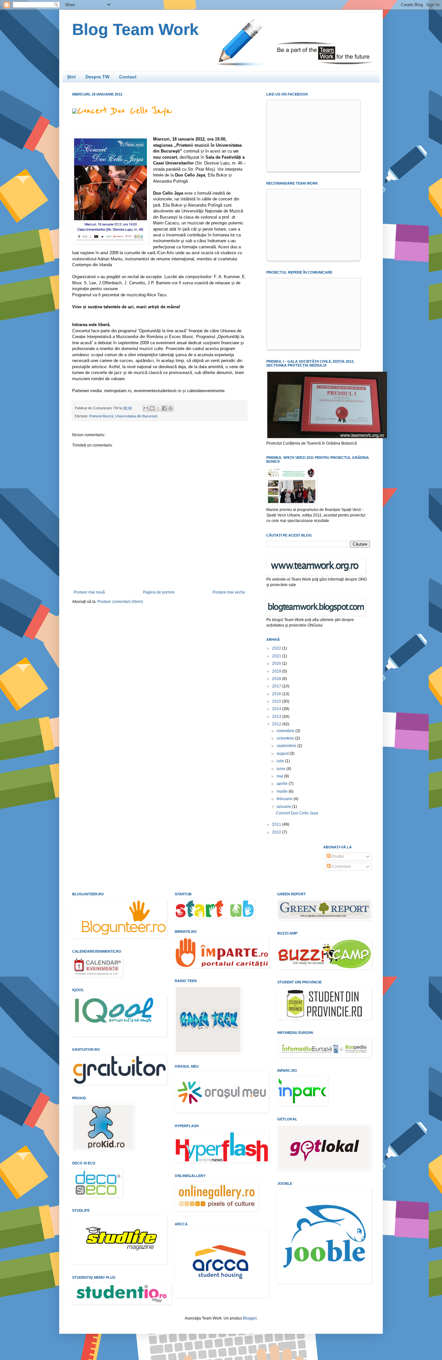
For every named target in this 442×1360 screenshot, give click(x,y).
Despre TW (97, 76)
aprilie (283, 783)
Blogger (250, 1318)
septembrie (287, 745)
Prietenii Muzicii (101, 416)
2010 (277, 832)
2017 (277, 686)
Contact (128, 76)
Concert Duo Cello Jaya (124, 111)
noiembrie (286, 731)
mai (280, 776)
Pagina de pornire (159, 592)
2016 (277, 694)
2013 (277, 716)
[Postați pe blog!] (152, 408)
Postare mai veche (229, 592)
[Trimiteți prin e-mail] (146, 408)
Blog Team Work (135, 29)
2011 (277, 824)
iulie (281, 761)
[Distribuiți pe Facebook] (164, 408)
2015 (277, 701)
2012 (277, 724)
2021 (277, 656)
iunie (281, 768)
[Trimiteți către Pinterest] (170, 408)
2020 (277, 663)
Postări (337, 856)
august (283, 753)
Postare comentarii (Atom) (120, 601)
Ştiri (71, 76)
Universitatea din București (136, 416)
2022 (277, 648)
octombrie (286, 738)
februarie (285, 799)
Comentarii (341, 866)
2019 (277, 671)
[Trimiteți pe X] (158, 408)
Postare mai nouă (89, 592)
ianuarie (284, 806)
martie (283, 791)
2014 (277, 709)
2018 (277, 678)
